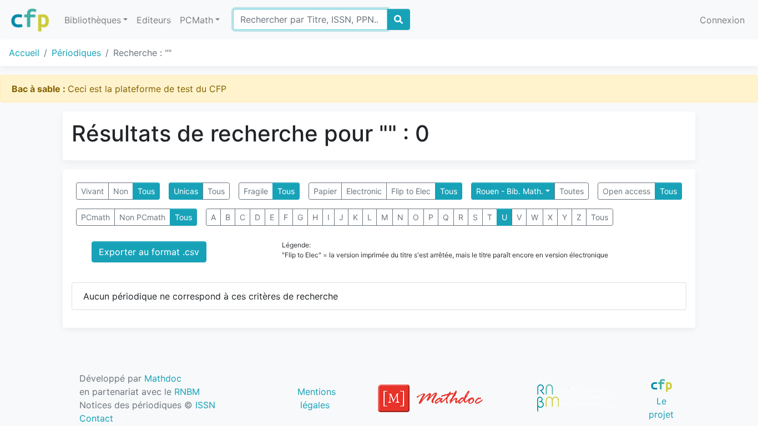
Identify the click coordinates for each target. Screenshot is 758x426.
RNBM (187, 391)
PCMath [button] (196, 20)
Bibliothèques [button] (92, 20)
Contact (96, 418)
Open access (626, 191)
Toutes (571, 191)
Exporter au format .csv (149, 251)
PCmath (95, 217)
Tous (146, 191)
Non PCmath (142, 217)
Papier (325, 191)
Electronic (364, 191)
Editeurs (154, 20)
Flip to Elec (411, 191)
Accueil (24, 52)
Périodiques (76, 52)
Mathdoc (162, 378)
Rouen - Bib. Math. (509, 191)
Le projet (661, 407)
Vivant (92, 191)
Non (120, 191)
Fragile (256, 191)
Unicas (186, 191)
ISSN (205, 404)
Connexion (722, 20)
